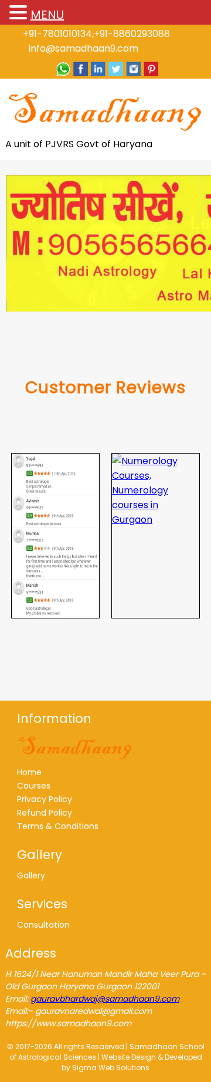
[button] (19, 13)
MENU (47, 14)
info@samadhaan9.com (83, 48)
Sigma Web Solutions (110, 1068)
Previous (20, 240)
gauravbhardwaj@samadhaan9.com (104, 999)
